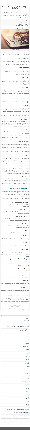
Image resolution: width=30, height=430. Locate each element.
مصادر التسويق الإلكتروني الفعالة (24, 309)
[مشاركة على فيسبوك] (17, 306)
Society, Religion (27, 343)
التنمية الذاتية (27, 353)
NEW (28, 339)
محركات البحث (27, 365)
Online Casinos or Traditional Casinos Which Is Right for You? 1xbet (21, 332)
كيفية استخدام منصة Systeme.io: (23, 24)
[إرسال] (1, 316)
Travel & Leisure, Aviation (26, 345)
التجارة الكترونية (15, 5)
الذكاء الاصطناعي (27, 356)
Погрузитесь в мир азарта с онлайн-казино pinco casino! (21, 329)
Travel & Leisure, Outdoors (26, 346)
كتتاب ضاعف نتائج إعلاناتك (26, 322)
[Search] (1, 1)
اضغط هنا (27, 102)
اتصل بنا (11, 427)
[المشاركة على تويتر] (16, 306)
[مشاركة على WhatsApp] (19, 306)
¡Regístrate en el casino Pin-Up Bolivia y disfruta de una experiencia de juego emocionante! (18, 326)
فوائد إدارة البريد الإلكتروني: (24, 22)
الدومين (28, 355)
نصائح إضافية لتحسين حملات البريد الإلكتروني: (22, 25)
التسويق (28, 350)
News (28, 340)
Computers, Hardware (26, 337)
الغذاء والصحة (27, 359)
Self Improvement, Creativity (25, 342)
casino (28, 336)
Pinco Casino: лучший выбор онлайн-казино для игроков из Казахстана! (19, 327)
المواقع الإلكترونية (27, 362)
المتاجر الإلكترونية (27, 360)
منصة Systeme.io (27, 367)
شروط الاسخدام (14, 427)
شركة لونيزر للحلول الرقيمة (26, 320)
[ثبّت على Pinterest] (12, 306)
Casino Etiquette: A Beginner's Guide (24, 330)
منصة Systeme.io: (25, 23)
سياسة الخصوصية (17, 427)
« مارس (15, 425)
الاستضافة (28, 347)
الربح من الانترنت (27, 357)
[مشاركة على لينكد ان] (11, 306)
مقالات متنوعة (27, 366)
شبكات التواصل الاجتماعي (26, 363)
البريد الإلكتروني (22, 52)
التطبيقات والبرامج (27, 352)
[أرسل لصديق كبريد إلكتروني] (14, 306)
